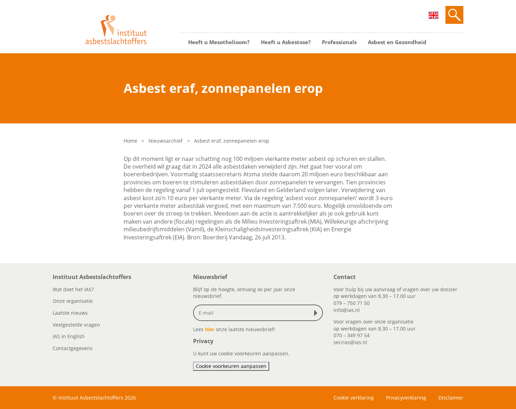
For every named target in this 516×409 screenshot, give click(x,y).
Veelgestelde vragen (76, 324)
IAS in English (69, 336)
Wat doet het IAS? (73, 289)
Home (130, 140)
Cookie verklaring (353, 397)
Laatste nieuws (70, 312)
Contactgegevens (73, 348)
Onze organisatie (73, 301)
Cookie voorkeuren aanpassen (231, 366)
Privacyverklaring (406, 397)
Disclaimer (450, 397)
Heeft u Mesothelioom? (219, 42)
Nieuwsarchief (165, 140)
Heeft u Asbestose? (286, 42)
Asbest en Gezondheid (397, 42)
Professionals (339, 42)
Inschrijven (317, 313)
